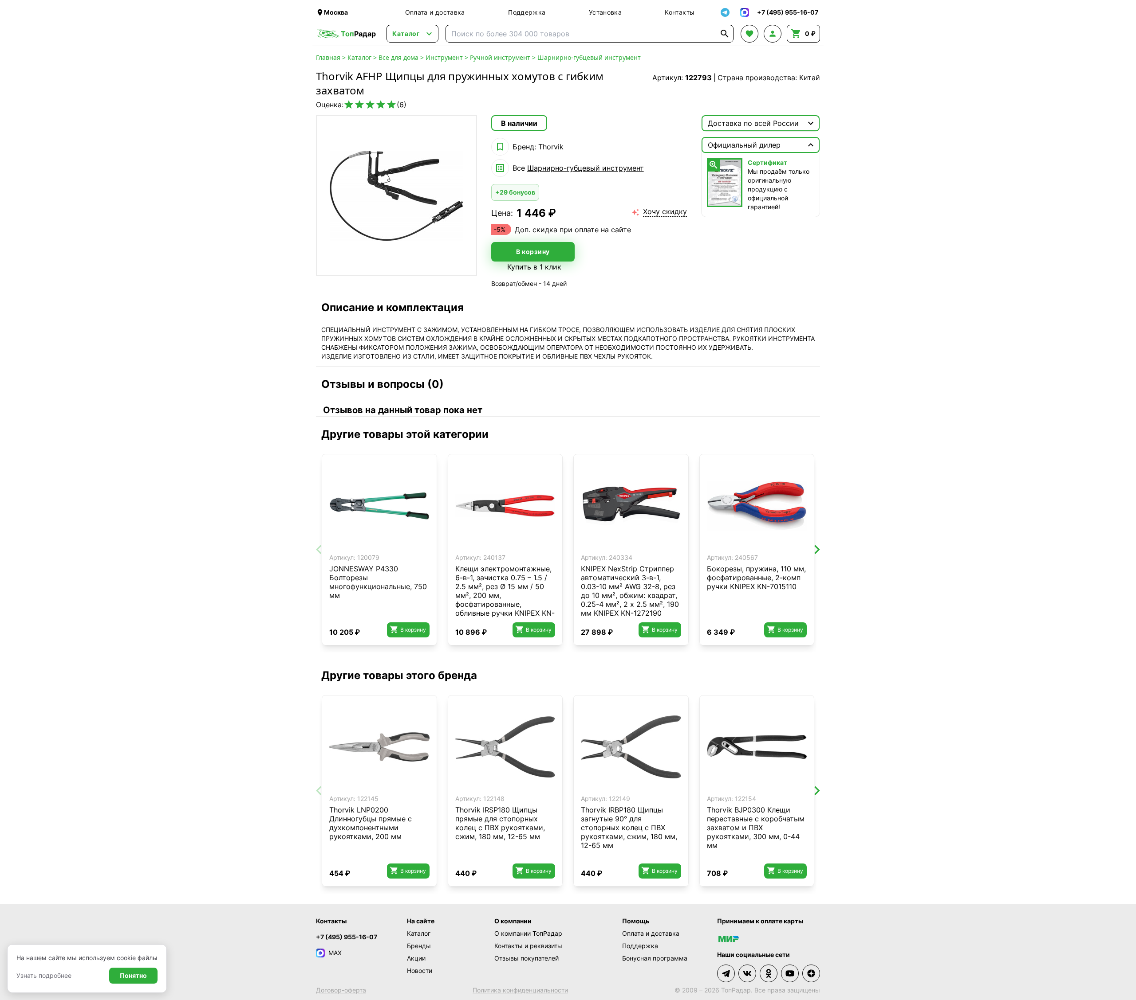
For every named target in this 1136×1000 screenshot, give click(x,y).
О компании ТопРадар (528, 933)
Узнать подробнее (43, 975)
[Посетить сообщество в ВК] (747, 973)
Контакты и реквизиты (528, 945)
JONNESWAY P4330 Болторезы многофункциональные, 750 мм (378, 582)
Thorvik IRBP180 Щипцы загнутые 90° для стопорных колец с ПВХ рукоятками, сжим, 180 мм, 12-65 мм (629, 827)
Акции (416, 958)
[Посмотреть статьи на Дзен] (811, 973)
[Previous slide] (319, 550)
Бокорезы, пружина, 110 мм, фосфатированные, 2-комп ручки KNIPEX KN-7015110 (756, 577)
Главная (328, 57)
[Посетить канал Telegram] (726, 973)
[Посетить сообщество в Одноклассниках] (768, 973)
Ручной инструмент (500, 57)
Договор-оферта (341, 990)
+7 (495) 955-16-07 (346, 937)
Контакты (679, 12)
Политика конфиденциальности (520, 990)
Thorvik (551, 146)
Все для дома (398, 57)
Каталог (359, 57)
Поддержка (526, 12)
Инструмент (444, 57)
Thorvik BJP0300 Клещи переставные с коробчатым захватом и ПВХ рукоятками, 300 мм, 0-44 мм (756, 827)
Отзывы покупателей (526, 958)
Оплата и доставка (435, 12)
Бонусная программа (654, 958)
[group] (396, 195)
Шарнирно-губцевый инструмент (589, 57)
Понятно (133, 975)
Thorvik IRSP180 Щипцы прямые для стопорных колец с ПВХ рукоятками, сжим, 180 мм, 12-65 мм (500, 823)
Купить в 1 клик (534, 266)
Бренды (419, 945)
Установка (605, 12)
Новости (419, 970)
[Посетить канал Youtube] (790, 973)
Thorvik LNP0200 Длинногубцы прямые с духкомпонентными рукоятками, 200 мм (370, 823)
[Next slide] (816, 550)
